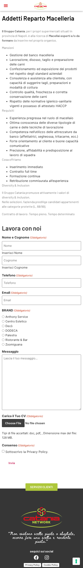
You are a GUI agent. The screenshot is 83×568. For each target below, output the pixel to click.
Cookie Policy (51, 565)
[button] (6, 5)
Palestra (11, 335)
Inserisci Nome (12, 252)
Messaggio (10, 351)
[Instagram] (47, 557)
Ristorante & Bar (16, 339)
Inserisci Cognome (15, 267)
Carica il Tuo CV (22, 415)
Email (14, 292)
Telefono (17, 275)
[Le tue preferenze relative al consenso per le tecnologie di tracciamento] (76, 561)
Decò (9, 326)
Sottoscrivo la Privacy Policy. (26, 451)
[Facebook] (36, 557)
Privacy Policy (32, 565)
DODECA (11, 330)
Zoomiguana (13, 344)
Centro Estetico (16, 321)
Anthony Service (16, 316)
